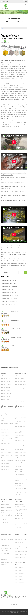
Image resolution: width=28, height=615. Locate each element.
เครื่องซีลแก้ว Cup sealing (19, 441)
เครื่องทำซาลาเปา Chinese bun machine (20, 505)
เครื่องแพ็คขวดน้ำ (20, 398)
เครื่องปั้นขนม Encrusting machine (5, 545)
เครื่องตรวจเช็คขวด (20, 395)
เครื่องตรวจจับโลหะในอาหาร (6, 511)
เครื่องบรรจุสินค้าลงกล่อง (7, 411)
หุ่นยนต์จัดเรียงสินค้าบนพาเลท (6, 456)
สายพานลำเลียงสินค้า (6, 453)
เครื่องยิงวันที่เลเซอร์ (6, 507)
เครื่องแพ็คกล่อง (5, 466)
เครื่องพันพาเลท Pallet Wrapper (6, 439)
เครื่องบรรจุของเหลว (6, 390)
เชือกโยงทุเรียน (19, 568)
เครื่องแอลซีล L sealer (21, 453)
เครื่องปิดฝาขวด (19, 392)
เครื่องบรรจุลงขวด (20, 378)
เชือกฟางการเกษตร (20, 583)
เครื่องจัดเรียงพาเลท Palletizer (6, 444)
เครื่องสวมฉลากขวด (20, 381)
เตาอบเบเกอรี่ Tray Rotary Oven (5, 559)
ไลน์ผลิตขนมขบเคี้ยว (16, 338)
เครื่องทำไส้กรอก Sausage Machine (19, 519)
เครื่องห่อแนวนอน (6, 378)
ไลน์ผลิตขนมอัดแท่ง (15, 329)
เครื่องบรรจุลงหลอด (6, 393)
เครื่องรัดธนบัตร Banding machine (19, 470)
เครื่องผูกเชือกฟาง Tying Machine (21, 480)
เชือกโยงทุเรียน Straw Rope (8, 305)
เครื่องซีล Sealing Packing (8, 290)
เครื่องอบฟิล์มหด (5, 436)
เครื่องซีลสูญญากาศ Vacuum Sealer (20, 427)
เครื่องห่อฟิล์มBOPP (6, 387)
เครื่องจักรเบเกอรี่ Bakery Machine (7, 540)
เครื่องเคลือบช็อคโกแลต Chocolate (6, 563)
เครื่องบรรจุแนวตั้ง (6, 381)
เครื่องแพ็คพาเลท (5, 469)
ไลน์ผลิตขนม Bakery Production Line (6, 549)
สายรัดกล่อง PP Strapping (19, 543)
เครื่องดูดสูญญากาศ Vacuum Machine (20, 432)
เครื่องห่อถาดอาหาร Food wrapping (20, 466)
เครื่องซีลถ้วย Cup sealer (21, 445)
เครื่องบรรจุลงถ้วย (6, 396)
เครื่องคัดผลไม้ (5, 523)
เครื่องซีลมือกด (19, 411)
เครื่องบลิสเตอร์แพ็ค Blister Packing (20, 461)
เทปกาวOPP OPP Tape (21, 555)
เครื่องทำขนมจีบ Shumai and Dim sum (21, 510)
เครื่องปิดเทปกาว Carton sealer (7, 419)
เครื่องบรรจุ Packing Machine (9, 281)
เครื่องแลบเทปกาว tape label (21, 489)
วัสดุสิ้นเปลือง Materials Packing (9, 302)
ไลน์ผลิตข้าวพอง (21, 22)
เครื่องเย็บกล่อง (5, 433)
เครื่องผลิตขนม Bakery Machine (9, 299)
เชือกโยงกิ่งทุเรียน (20, 574)
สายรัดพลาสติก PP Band (21, 539)
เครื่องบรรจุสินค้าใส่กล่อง (7, 460)
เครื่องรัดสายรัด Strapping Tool (5, 429)
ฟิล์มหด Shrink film (20, 558)
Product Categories (12, 22)
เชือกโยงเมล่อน (19, 571)
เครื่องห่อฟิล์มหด (5, 463)
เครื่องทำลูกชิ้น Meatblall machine (19, 514)
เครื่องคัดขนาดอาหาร (6, 520)
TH (24, 1)
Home (4, 22)
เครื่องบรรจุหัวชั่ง (5, 399)
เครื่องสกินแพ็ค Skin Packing (20, 456)
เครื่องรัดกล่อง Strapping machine (7, 424)
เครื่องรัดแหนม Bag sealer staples (20, 475)
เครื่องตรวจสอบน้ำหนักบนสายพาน (6, 516)
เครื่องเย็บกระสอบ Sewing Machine (19, 484)
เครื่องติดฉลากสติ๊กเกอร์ (21, 389)
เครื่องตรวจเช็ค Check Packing (9, 293)
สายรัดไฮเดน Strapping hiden (21, 548)
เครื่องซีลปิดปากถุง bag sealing (20, 422)
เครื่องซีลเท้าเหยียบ (20, 414)
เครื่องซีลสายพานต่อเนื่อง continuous (21, 418)
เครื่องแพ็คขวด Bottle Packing (9, 284)
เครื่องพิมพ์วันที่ (5, 504)
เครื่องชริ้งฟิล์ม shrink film (20, 385)
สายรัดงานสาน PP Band (21, 552)
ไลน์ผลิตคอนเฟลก (15, 320)
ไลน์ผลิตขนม (14, 346)
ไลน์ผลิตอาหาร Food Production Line (6, 554)
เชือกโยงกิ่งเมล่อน (20, 577)
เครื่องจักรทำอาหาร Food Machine (10, 296)
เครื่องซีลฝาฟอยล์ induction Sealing (19, 449)
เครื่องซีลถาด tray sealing (19, 436)
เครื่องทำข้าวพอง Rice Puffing (20, 528)
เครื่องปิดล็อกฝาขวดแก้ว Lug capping (20, 493)
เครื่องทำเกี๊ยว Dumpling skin (21, 524)
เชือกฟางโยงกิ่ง (19, 580)
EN (26, 1)
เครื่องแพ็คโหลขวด (20, 401)
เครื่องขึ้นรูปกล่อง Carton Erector (5, 415)
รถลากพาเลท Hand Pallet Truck (6, 449)
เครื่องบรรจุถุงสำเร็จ (6, 384)
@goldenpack (5, 1)
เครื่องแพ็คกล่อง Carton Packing (9, 287)
